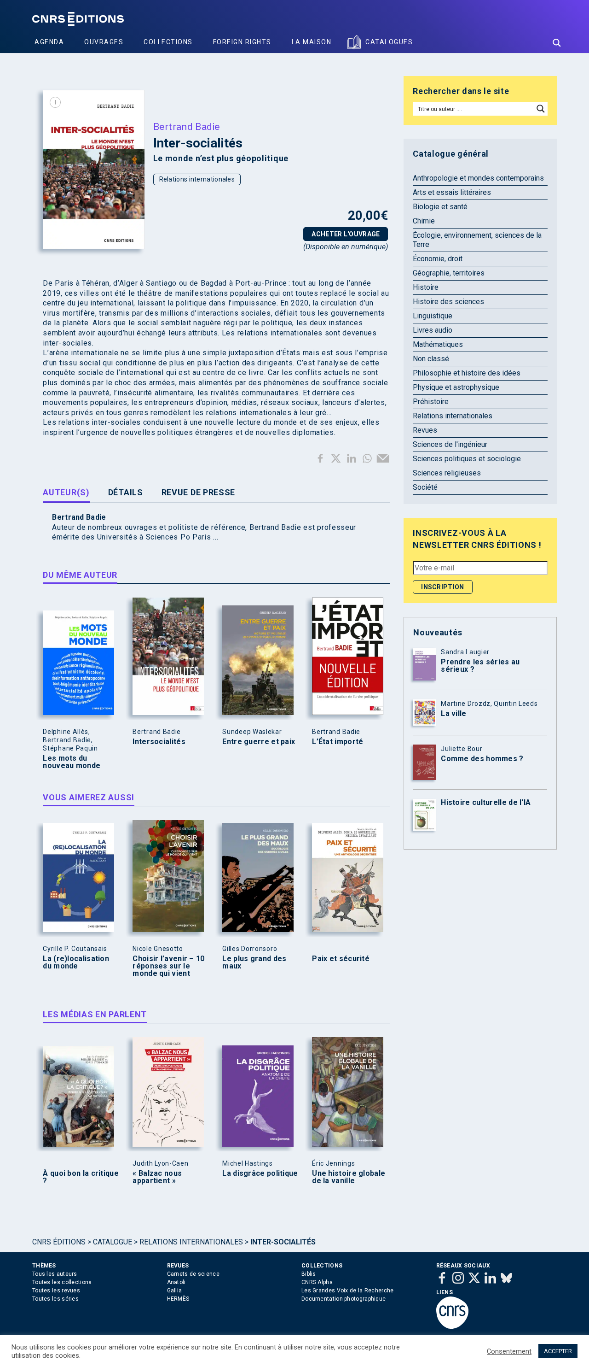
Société (425, 487)
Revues (425, 430)
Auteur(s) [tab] (66, 492)
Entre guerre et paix (258, 741)
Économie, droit (437, 258)
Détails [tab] (125, 492)
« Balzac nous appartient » (157, 1177)
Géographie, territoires (449, 273)
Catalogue (112, 1242)
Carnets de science (193, 1274)
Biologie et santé (440, 206)
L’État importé (337, 741)
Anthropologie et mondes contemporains (478, 178)
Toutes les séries (55, 1299)
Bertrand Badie (186, 126)
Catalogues (389, 42)
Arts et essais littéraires (452, 192)
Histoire (426, 287)
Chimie (424, 221)
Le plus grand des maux (254, 962)
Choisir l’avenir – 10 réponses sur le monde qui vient (168, 966)
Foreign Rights (242, 42)
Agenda (49, 42)
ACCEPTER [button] (558, 1351)
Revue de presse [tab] (199, 492)
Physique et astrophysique (456, 387)
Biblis (308, 1274)
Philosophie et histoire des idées (466, 373)
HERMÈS (178, 1299)
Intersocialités (159, 741)
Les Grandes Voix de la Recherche (347, 1290)
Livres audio (432, 330)
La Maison (312, 42)
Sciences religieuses (447, 473)
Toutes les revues (56, 1290)
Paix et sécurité (341, 958)
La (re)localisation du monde (76, 962)
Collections (168, 42)
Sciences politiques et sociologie (467, 458)
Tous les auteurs (54, 1274)
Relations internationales (197, 179)
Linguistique (432, 315)
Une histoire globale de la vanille (348, 1177)
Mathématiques (438, 344)
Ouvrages (103, 42)
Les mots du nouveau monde (71, 762)
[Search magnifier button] (557, 43)
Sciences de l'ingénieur (450, 444)
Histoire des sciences (448, 301)
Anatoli (176, 1282)
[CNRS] (452, 1327)
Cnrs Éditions (59, 1242)
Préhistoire (431, 401)
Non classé (431, 358)
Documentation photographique (343, 1299)
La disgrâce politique (260, 1173)
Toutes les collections (62, 1282)
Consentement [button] (509, 1351)
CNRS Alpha (317, 1282)
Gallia (174, 1290)
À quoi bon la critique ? (81, 1177)
